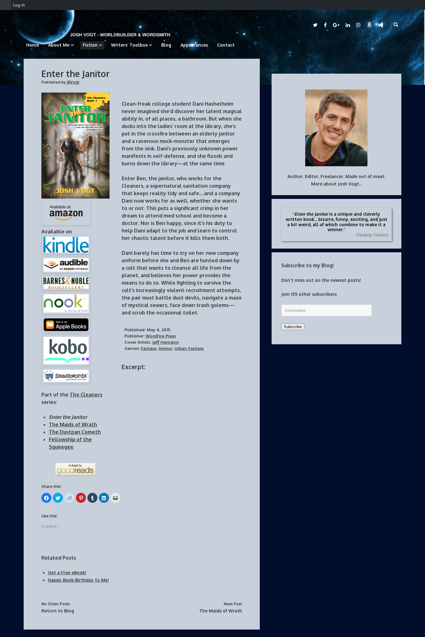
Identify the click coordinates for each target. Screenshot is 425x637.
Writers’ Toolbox (129, 45)
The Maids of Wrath (220, 610)
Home (32, 45)
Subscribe (293, 326)
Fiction (90, 45)
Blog (166, 45)
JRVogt (73, 82)
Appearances (194, 45)
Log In (19, 4)
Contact (226, 45)
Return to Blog (57, 610)
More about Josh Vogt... (336, 183)
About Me (58, 45)
